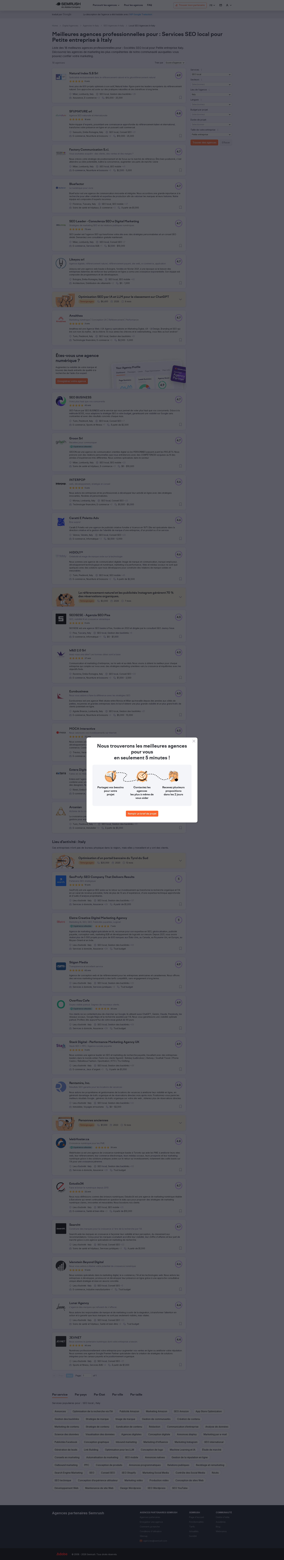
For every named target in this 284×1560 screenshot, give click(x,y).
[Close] (193, 741)
